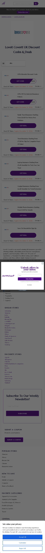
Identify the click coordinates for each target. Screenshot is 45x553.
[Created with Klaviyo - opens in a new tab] (22, 290)
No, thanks (29, 284)
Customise (22, 543)
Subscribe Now (29, 279)
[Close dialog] (42, 263)
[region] (22, 537)
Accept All (22, 537)
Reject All (22, 548)
